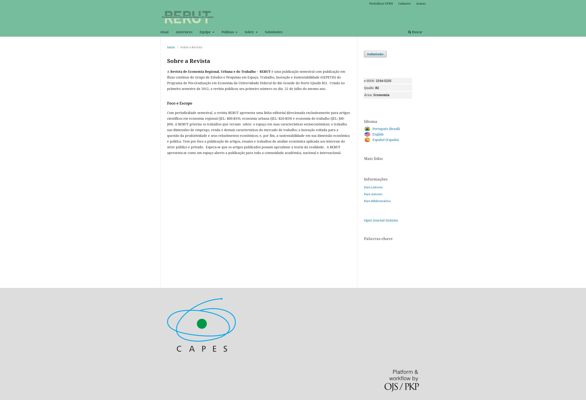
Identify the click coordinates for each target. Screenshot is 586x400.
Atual (164, 32)
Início (171, 47)
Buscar (417, 32)
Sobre (250, 32)
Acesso (421, 3)
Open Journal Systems (381, 220)
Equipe (206, 32)
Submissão (375, 54)
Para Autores (373, 194)
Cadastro (404, 3)
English (378, 134)
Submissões (273, 32)
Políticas (228, 32)
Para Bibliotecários (377, 201)
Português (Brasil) (386, 129)
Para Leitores (373, 187)
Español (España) (385, 140)
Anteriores (184, 32)
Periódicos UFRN (381, 3)
